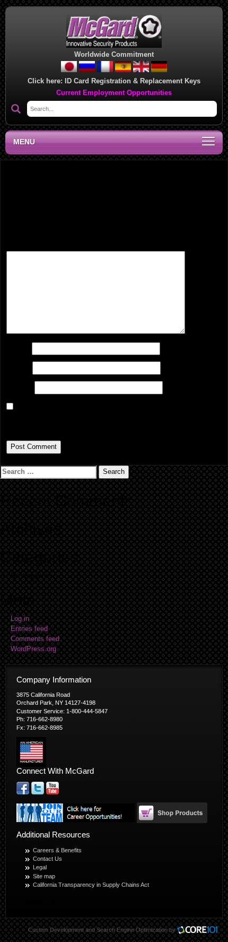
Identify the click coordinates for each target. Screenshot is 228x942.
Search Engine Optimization (132, 930)
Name (18, 348)
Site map (44, 876)
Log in (20, 619)
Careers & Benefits (57, 850)
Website (19, 387)
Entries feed (29, 629)
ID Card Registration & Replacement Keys (132, 81)
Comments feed (35, 639)
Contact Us (47, 858)
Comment (24, 243)
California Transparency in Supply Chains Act (91, 884)
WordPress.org (33, 649)
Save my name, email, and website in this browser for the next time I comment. (108, 422)
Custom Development (56, 930)
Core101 (200, 930)
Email (18, 367)
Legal (40, 867)
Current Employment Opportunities (114, 93)
